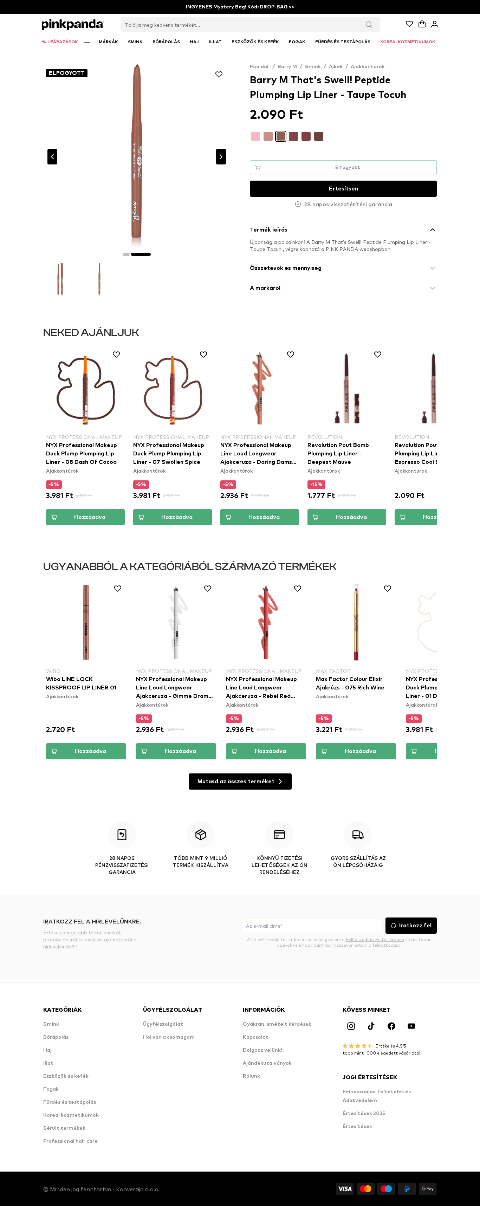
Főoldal (262, 66)
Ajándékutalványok (267, 1063)
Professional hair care (70, 1141)
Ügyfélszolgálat (163, 1024)
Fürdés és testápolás (69, 1102)
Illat (48, 1063)
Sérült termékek (64, 1128)
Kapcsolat (255, 1037)
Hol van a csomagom (169, 1037)
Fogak (51, 1089)
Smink (313, 66)
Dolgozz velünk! (262, 1050)
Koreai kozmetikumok (71, 1115)
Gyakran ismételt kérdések (277, 1024)
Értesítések (357, 1126)
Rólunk (251, 1076)
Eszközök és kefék (66, 1076)
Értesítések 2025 (364, 1113)
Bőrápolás (56, 1037)
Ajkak (336, 66)
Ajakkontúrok (368, 66)
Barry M (287, 66)
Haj (47, 1050)
